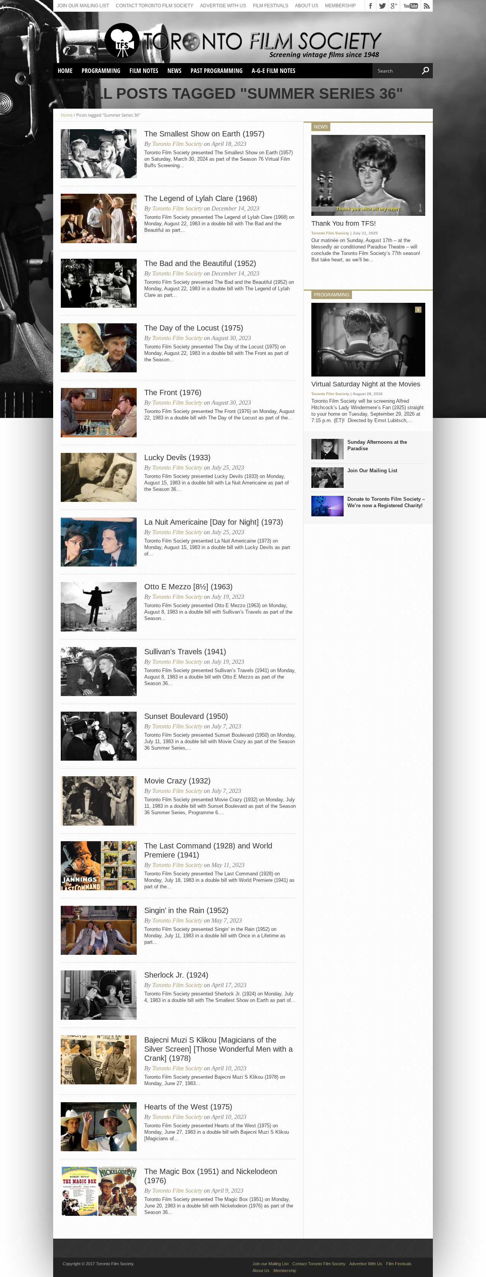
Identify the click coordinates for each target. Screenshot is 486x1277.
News (174, 70)
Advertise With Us (223, 5)
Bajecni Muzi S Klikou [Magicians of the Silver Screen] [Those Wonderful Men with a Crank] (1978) (218, 1049)
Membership (340, 5)
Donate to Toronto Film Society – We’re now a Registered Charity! (386, 502)
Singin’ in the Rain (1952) (186, 910)
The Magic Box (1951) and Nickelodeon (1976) (210, 1176)
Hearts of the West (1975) (188, 1107)
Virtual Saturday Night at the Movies (365, 384)
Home (65, 70)
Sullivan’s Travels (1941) (185, 651)
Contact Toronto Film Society (154, 5)
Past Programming (217, 70)
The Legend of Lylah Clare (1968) (200, 198)
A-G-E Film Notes (273, 70)
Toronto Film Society (177, 144)
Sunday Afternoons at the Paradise (377, 445)
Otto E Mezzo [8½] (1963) (188, 586)
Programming (101, 70)
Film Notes (143, 70)
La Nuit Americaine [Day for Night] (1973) (213, 522)
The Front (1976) (173, 392)
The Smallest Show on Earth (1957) (204, 134)
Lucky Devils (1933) (177, 457)
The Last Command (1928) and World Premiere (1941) (208, 850)
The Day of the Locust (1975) (193, 328)
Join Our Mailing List (372, 470)
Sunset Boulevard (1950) (186, 716)
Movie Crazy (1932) (177, 781)
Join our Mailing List (83, 5)
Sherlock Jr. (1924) (176, 975)
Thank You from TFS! (343, 223)
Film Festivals (270, 5)
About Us (306, 5)
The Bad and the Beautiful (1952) (200, 263)
